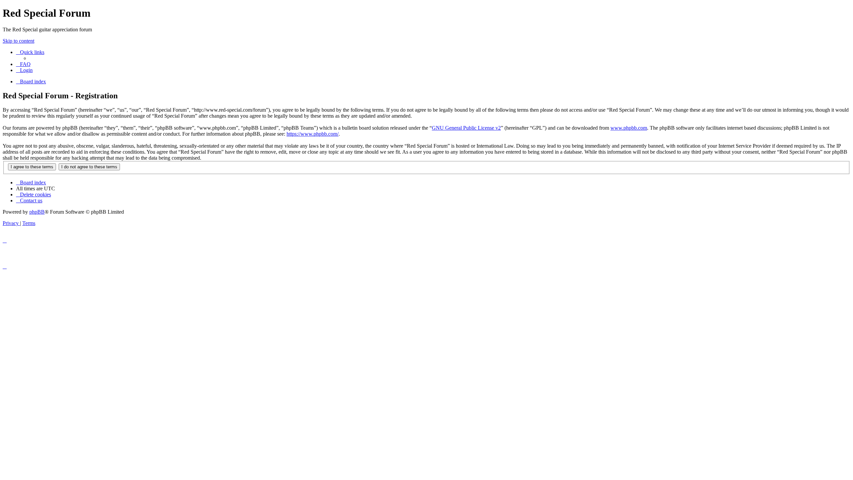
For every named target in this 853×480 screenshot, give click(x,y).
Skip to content (18, 41)
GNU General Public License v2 (466, 128)
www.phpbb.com (628, 128)
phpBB (37, 212)
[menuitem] (23, 64)
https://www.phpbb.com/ (313, 134)
